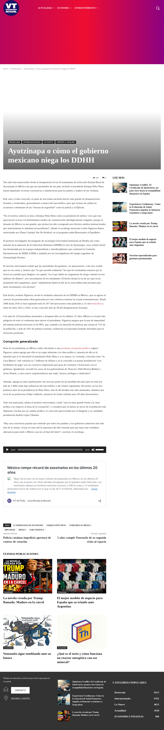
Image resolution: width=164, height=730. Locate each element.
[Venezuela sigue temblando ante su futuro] (27, 632)
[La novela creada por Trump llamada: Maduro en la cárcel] (27, 576)
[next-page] (120, 269)
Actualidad (8, 592)
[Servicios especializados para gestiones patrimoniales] (120, 258)
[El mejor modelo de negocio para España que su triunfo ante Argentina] (81, 576)
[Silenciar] (93, 449)
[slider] (100, 449)
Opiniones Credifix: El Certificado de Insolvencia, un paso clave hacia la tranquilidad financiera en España (89, 684)
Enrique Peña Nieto (56, 525)
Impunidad (10, 530)
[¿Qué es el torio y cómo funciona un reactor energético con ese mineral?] (81, 632)
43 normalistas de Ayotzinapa (28, 525)
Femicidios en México (80, 525)
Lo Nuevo (48, 142)
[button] (158, 8)
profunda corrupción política (75, 348)
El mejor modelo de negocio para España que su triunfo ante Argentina (79, 602)
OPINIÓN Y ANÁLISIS (66, 142)
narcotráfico (36, 530)
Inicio (5, 68)
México (22, 530)
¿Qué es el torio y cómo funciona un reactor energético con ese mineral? (79, 658)
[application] (54, 450)
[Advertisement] (82, 40)
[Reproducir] (7, 449)
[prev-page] (115, 269)
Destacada (16, 68)
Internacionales (32, 142)
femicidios (96, 303)
